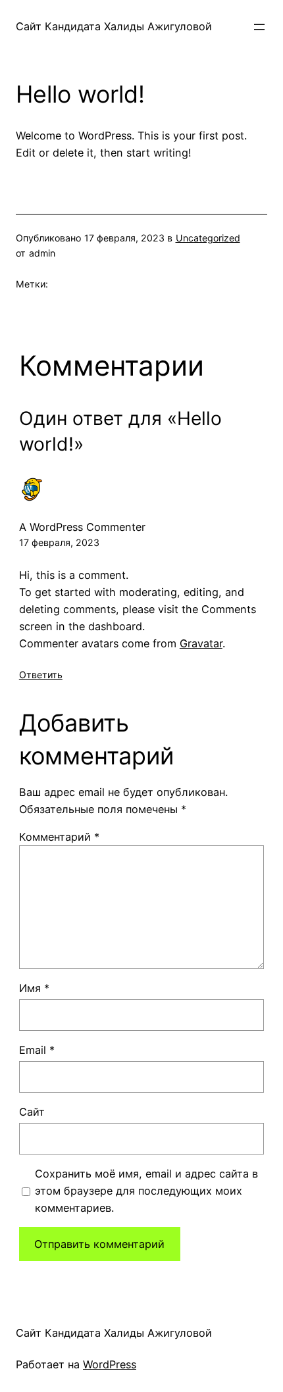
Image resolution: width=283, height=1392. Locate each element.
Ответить (41, 674)
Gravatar (201, 643)
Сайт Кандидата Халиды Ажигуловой (114, 26)
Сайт (32, 1111)
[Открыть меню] (259, 27)
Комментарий (59, 836)
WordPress (109, 1364)
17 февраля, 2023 (59, 542)
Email (37, 1049)
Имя (34, 988)
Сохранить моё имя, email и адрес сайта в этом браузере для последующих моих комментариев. (146, 1190)
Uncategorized (208, 237)
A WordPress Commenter (82, 527)
